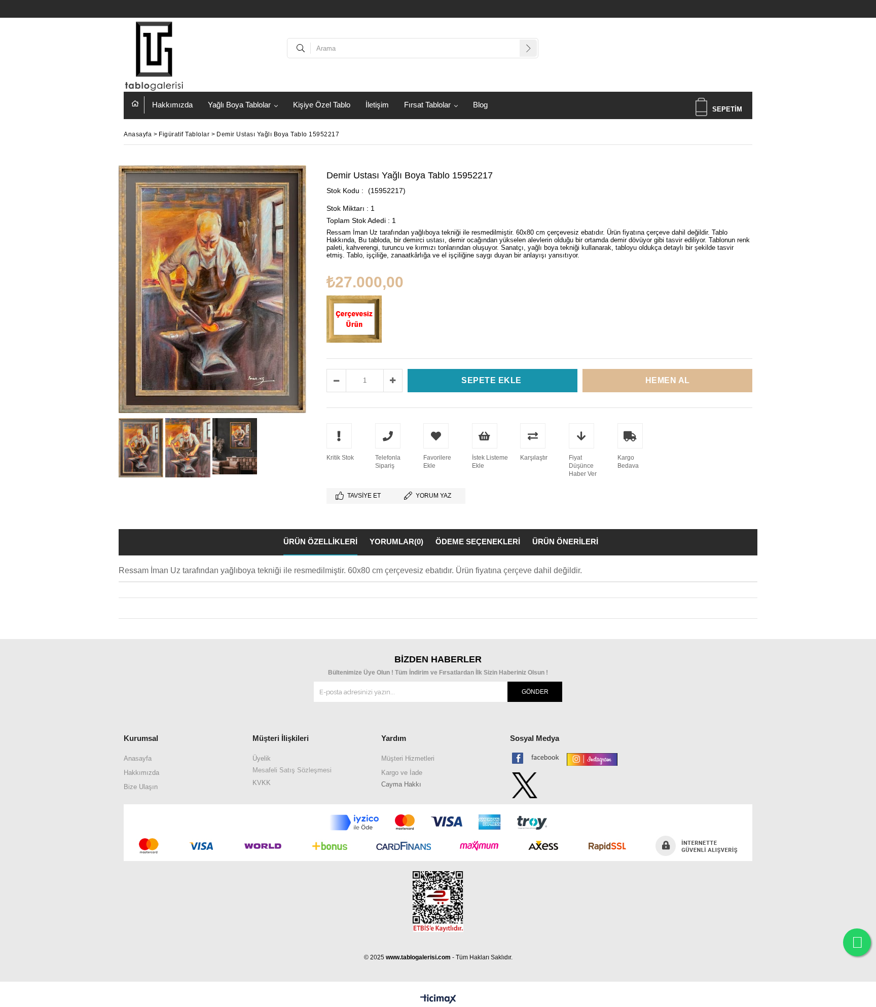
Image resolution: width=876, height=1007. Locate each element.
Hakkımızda (172, 104)
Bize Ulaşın (141, 787)
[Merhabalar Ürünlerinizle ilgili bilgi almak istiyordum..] (857, 942)
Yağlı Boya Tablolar (239, 104)
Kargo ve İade (401, 772)
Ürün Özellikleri (320, 541)
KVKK (261, 783)
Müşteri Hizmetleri (407, 758)
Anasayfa (137, 105)
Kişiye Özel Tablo (321, 104)
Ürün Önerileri (565, 541)
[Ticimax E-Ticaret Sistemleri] (438, 999)
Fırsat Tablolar (427, 104)
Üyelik (261, 758)
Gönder (535, 691)
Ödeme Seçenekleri (477, 541)
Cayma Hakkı (401, 784)
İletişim (377, 104)
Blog (480, 104)
